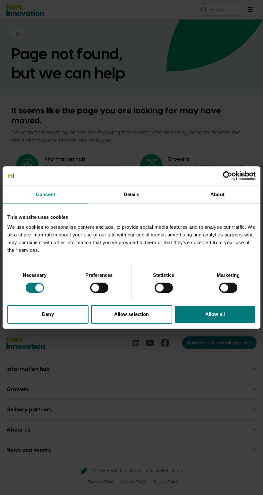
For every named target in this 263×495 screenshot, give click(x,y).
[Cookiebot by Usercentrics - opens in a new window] (227, 176)
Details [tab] (132, 194)
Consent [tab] (45, 194)
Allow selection (131, 314)
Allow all (215, 314)
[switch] (99, 288)
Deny (48, 314)
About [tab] (217, 194)
